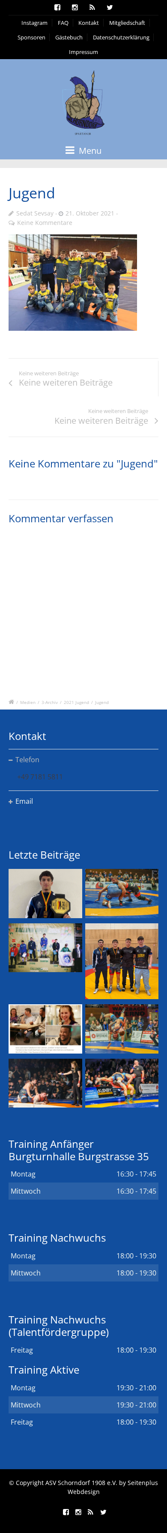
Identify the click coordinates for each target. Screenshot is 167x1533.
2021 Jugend (76, 702)
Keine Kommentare (44, 223)
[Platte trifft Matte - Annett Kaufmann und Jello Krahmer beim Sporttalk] (45, 1028)
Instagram (34, 23)
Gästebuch (69, 37)
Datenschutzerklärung (121, 37)
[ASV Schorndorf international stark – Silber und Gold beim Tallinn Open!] (45, 947)
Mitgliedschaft (127, 23)
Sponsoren (31, 37)
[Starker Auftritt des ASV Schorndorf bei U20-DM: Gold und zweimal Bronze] (122, 961)
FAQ (63, 23)
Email (24, 801)
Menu (89, 150)
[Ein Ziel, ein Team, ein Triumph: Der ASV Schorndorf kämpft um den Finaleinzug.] (122, 1083)
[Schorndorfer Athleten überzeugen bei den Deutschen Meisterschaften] (45, 893)
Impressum (83, 52)
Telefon (27, 759)
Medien (28, 702)
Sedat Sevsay (35, 213)
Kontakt (88, 23)
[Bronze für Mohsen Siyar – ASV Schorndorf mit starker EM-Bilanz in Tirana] (122, 893)
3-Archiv (50, 702)
